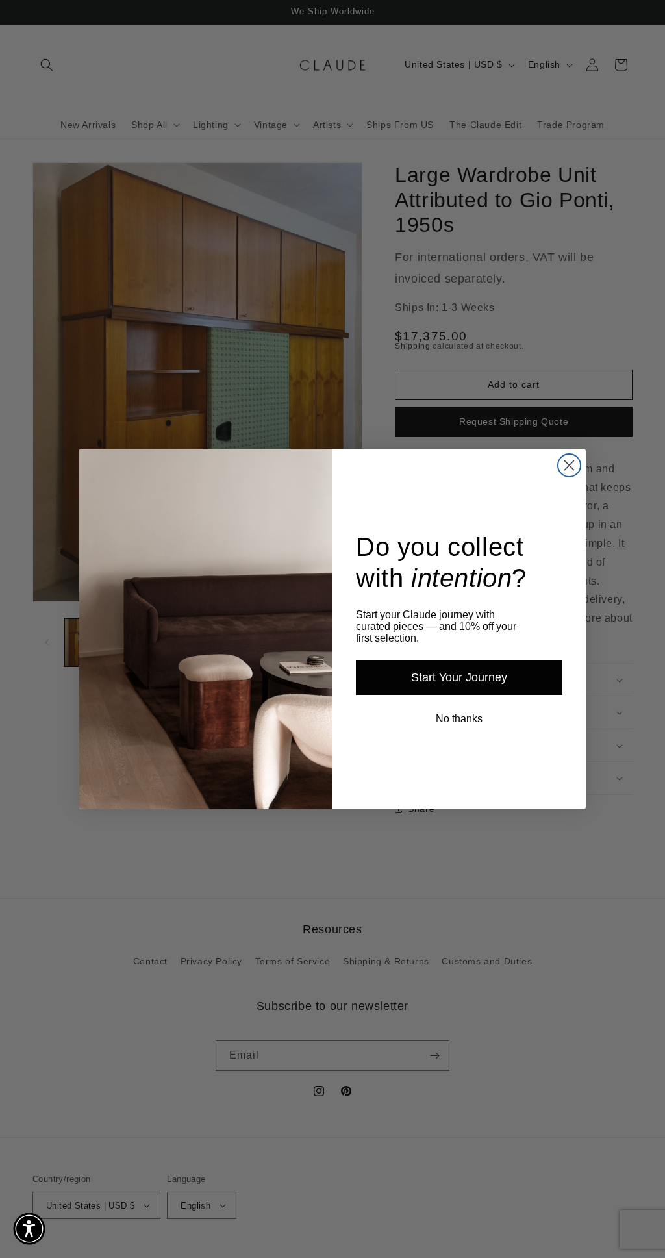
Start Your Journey (459, 677)
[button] (29, 1229)
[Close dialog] (569, 465)
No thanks (459, 718)
